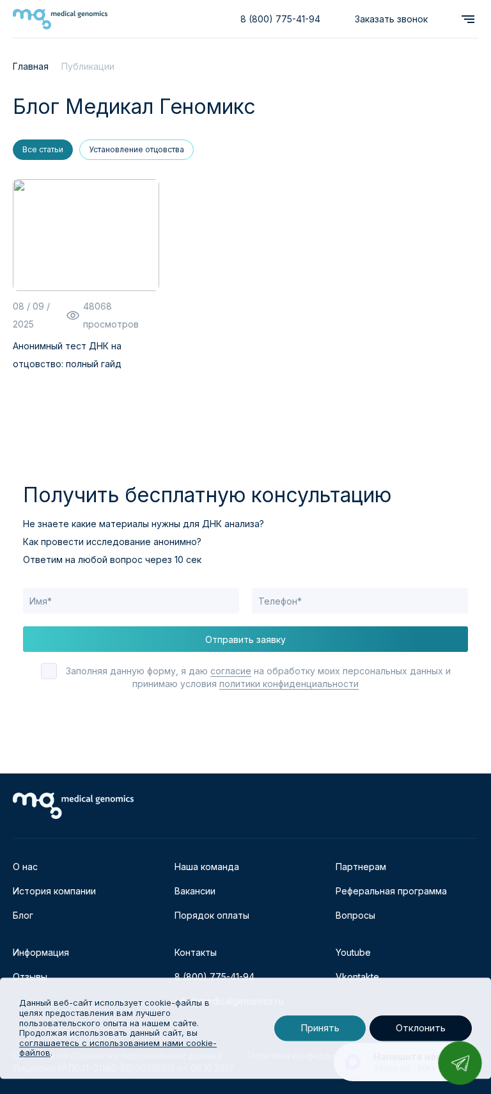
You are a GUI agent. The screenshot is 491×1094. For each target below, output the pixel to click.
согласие (230, 670)
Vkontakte (357, 976)
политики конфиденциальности (289, 683)
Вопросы (355, 915)
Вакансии (195, 890)
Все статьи (42, 149)
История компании (54, 890)
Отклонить (421, 1028)
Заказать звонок (391, 18)
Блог (23, 915)
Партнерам (361, 866)
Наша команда (207, 866)
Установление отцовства (136, 149)
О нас (25, 866)
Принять (319, 1028)
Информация (41, 952)
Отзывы (30, 976)
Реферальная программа (391, 890)
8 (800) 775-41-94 (280, 18)
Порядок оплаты (212, 915)
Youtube (353, 952)
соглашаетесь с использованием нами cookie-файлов (118, 1048)
